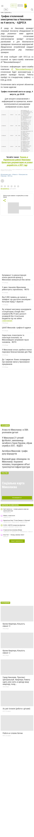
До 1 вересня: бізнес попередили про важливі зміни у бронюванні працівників (16, 361)
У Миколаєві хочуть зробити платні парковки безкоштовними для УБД (17, 351)
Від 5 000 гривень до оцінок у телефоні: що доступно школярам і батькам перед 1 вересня (16, 299)
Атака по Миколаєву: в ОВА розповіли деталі (15, 431)
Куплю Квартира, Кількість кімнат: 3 (14, 625)
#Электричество (23, 174)
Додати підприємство (17, 541)
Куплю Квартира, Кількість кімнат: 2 (14, 651)
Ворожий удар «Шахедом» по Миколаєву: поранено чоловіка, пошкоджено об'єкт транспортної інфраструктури (16, 463)
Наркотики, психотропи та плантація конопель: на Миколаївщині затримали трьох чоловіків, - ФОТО (15, 338)
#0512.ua (10, 176)
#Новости (15, 174)
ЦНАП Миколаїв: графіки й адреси (16, 327)
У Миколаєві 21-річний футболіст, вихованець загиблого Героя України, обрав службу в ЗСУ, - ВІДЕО (17, 441)
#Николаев (4, 176)
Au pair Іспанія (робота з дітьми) (16, 708)
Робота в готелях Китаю (13, 733)
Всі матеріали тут (17, 497)
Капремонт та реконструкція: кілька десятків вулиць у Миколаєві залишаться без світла (16, 277)
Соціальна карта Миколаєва (13, 485)
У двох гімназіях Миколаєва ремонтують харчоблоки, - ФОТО (15, 288)
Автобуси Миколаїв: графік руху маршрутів (15, 452)
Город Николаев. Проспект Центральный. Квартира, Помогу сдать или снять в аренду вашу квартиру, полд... (16, 680)
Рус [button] (6, 9)
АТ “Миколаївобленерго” (22, 69)
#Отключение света (6, 174)
